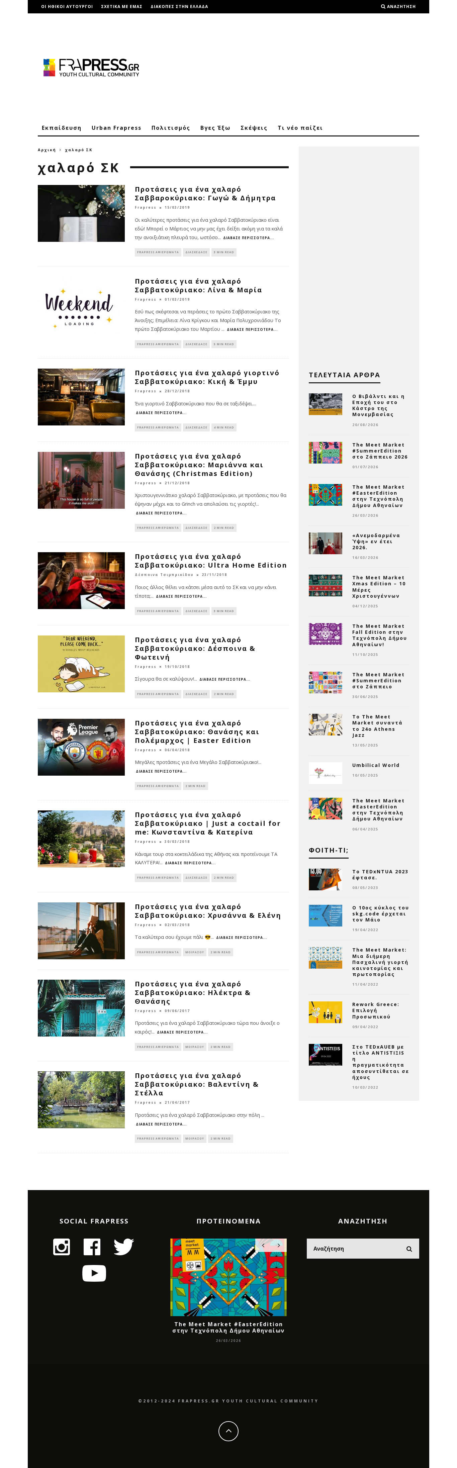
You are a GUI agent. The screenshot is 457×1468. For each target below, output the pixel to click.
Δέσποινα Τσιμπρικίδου (164, 575)
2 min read (224, 527)
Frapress (146, 207)
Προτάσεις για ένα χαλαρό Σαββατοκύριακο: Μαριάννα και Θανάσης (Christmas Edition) (199, 465)
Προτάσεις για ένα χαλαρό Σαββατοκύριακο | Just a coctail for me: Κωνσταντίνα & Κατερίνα (208, 823)
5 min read (224, 344)
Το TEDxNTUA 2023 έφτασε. (380, 874)
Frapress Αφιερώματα (158, 252)
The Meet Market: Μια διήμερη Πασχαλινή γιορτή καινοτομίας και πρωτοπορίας (380, 962)
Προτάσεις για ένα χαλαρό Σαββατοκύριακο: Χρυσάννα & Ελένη (208, 911)
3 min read (224, 252)
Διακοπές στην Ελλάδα (179, 6)
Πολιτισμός (171, 127)
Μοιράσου (194, 952)
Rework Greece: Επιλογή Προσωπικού (375, 1010)
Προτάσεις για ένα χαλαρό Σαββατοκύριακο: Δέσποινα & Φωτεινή (195, 648)
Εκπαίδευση (62, 127)
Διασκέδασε (196, 252)
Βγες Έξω (215, 127)
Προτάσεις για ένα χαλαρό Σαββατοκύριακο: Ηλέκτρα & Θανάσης (193, 992)
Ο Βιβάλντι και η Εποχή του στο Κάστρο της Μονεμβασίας (378, 405)
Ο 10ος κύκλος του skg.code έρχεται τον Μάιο (380, 913)
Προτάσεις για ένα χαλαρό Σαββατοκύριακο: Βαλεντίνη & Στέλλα (197, 1084)
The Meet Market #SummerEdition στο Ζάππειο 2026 (380, 451)
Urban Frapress (117, 127)
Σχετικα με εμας (122, 6)
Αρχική (47, 149)
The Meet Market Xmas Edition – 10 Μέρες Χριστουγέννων (379, 586)
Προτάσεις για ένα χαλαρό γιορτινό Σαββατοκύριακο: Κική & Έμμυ (207, 377)
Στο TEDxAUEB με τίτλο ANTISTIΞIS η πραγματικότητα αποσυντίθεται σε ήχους (380, 1062)
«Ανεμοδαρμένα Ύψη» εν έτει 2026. (376, 541)
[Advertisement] (297, 67)
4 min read (224, 427)
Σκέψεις (254, 127)
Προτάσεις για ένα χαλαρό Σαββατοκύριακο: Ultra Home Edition (211, 561)
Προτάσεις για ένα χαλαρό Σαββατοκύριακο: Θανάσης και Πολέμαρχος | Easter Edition (197, 731)
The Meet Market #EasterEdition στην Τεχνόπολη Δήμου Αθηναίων (378, 496)
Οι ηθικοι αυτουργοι (67, 6)
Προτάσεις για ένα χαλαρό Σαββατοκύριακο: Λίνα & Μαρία (198, 285)
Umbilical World (376, 765)
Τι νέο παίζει (300, 127)
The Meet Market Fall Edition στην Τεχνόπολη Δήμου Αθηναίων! (379, 635)
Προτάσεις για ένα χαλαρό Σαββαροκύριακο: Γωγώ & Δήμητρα (205, 193)
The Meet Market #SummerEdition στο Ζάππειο (378, 680)
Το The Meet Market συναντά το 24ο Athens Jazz (377, 725)
